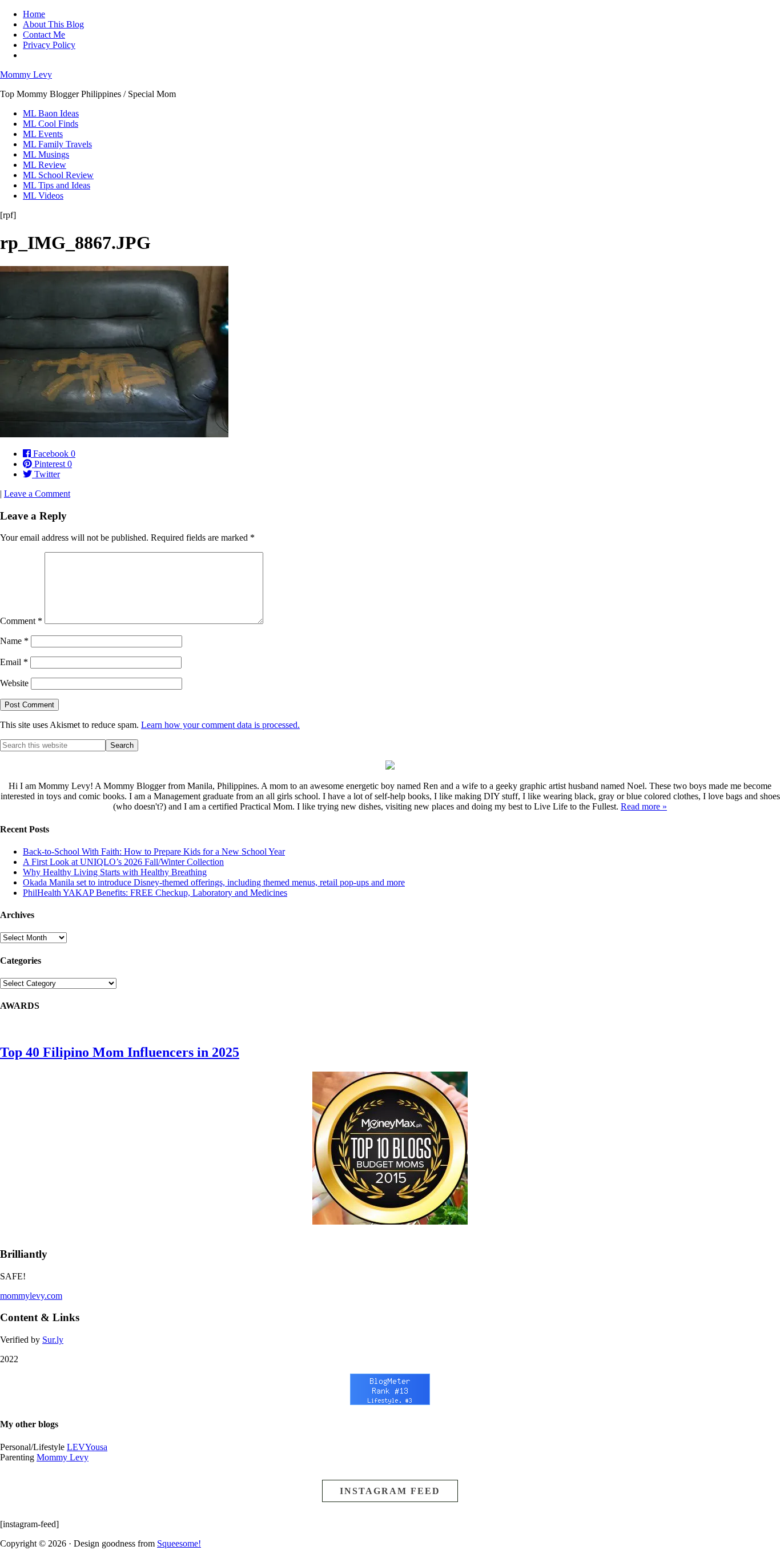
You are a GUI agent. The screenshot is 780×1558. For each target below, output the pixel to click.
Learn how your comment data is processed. (220, 725)
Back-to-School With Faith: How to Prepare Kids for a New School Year (154, 851)
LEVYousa (87, 1447)
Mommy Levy (26, 74)
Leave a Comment (37, 493)
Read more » (644, 806)
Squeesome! (179, 1543)
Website (14, 683)
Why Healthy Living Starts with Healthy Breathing (115, 872)
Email (14, 662)
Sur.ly (52, 1339)
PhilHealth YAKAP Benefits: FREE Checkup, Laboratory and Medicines (155, 892)
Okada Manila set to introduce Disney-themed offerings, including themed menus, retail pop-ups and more (214, 882)
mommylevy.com (31, 1296)
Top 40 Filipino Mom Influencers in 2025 (119, 1052)
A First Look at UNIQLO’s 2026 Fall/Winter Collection (123, 862)
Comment (21, 621)
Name (14, 641)
